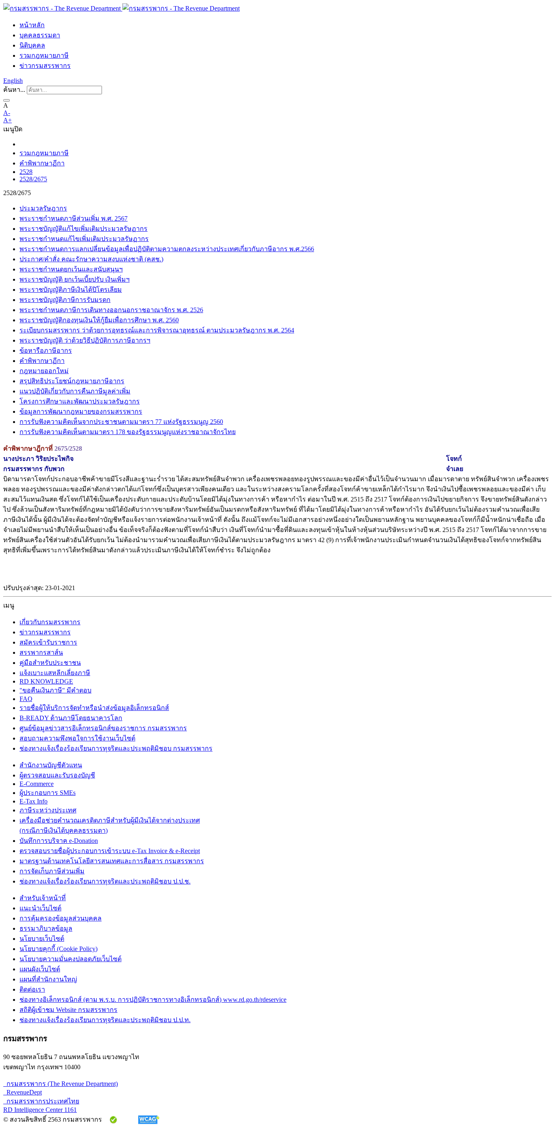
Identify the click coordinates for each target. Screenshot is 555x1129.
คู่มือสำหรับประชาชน (50, 662)
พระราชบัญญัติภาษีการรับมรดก (65, 299)
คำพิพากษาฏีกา (42, 163)
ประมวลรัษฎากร (43, 208)
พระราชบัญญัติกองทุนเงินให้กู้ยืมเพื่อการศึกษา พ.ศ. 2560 (99, 320)
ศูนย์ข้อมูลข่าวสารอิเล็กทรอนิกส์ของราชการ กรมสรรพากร (103, 728)
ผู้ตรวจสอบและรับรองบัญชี (57, 775)
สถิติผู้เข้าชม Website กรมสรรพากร (68, 1009)
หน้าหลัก (32, 25)
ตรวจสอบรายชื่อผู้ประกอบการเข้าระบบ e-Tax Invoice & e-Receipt (110, 850)
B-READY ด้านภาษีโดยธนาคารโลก (71, 717)
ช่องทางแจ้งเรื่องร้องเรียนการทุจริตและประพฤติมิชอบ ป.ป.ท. (105, 1019)
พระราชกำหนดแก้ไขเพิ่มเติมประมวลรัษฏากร (84, 238)
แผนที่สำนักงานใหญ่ (48, 979)
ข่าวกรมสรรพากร (45, 65)
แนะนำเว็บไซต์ (40, 908)
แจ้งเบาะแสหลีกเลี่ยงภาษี (55, 672)
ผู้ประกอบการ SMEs (48, 792)
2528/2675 (33, 179)
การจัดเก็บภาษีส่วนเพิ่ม (52, 871)
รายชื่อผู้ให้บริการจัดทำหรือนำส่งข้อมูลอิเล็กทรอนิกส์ (94, 707)
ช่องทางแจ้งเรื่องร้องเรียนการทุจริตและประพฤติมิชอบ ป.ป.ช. (105, 881)
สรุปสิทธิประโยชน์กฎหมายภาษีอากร (72, 381)
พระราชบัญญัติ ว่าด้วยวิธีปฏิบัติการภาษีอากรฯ (85, 340)
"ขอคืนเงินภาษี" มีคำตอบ (55, 690)
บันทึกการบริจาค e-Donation (59, 840)
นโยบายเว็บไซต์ (42, 938)
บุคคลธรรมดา (40, 35)
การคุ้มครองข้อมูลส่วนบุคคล (61, 918)
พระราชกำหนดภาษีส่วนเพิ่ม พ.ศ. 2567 (74, 218)
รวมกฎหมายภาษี (44, 55)
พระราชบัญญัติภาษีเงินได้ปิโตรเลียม (71, 289)
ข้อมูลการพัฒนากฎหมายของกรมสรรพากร (81, 411)
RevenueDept (22, 1092)
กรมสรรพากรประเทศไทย (41, 1101)
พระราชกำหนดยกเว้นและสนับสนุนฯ (71, 269)
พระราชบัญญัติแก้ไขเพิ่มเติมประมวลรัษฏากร (83, 228)
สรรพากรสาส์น (41, 652)
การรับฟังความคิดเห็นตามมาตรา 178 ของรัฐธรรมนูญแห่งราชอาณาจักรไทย (128, 431)
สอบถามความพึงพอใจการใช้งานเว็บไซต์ (77, 738)
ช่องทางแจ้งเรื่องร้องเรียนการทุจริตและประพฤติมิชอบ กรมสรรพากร (116, 748)
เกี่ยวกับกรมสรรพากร (50, 622)
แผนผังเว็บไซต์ (40, 969)
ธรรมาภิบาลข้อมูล (46, 928)
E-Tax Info (34, 801)
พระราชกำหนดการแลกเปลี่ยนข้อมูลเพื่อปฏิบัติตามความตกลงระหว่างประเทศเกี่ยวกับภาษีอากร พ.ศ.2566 (167, 248)
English (13, 80)
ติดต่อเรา (32, 989)
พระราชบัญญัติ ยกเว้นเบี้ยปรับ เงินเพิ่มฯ (75, 279)
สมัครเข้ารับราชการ (48, 642)
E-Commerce (37, 783)
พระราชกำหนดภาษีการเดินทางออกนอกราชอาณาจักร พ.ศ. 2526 (111, 309)
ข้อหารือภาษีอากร (46, 350)
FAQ (26, 698)
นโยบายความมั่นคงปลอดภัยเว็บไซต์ (70, 958)
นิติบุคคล (32, 45)
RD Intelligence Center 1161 (40, 1109)
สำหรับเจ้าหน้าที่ (43, 898)
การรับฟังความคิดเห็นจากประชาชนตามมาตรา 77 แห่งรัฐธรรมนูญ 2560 (121, 421)
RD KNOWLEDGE (46, 681)
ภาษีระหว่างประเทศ (48, 810)
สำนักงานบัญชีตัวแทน (51, 765)
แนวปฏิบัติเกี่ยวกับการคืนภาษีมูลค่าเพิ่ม (75, 391)
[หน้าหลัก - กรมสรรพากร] (121, 8)
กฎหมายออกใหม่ (44, 370)
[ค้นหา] (6, 100)
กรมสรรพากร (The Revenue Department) (60, 1083)
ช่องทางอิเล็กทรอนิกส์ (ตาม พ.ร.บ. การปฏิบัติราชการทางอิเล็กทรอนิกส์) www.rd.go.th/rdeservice (153, 999)
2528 (26, 171)
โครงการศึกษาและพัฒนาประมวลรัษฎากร (80, 401)
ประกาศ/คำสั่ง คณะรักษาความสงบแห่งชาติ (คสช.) (91, 259)
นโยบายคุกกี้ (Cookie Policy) (59, 948)
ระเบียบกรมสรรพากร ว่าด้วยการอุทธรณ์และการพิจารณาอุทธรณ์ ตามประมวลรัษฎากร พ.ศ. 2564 (157, 330)
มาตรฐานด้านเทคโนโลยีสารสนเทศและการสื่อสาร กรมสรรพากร (112, 861)
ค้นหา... (14, 89)
